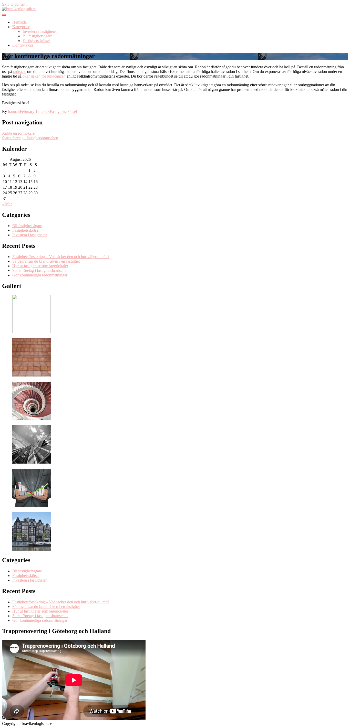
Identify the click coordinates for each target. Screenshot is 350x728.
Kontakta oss (22, 45)
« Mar (7, 204)
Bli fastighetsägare (37, 36)
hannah (14, 111)
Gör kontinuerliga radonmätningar (39, 275)
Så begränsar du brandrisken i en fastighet (46, 261)
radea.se (19, 71)
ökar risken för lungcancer (44, 76)
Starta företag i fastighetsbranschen (30, 138)
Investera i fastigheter (40, 31)
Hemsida (19, 22)
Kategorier (20, 27)
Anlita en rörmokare (18, 133)
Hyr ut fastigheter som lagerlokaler (40, 266)
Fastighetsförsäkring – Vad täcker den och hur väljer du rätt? (60, 256)
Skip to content (14, 4)
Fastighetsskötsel (36, 40)
